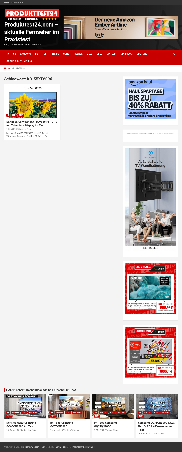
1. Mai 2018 (11, 129)
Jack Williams (73, 430)
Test (21, 115)
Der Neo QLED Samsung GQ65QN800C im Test (21, 424)
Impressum (126, 54)
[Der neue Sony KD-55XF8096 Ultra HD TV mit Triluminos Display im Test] (32, 101)
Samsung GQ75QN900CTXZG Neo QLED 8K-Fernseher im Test (156, 426)
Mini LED (111, 54)
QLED (99, 54)
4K (7, 54)
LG (36, 54)
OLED (89, 54)
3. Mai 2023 (99, 430)
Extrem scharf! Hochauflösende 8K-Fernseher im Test (41, 390)
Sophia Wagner (113, 430)
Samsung (25, 54)
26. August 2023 (57, 430)
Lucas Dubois (158, 433)
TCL (44, 54)
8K (14, 54)
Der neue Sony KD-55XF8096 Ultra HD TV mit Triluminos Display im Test (31, 123)
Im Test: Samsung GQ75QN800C (61, 424)
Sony (66, 54)
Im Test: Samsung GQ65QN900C (105, 424)
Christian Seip (24, 129)
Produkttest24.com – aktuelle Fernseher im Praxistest (31, 32)
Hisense (78, 54)
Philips (55, 54)
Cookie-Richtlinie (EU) (19, 61)
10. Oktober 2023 (14, 430)
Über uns (142, 54)
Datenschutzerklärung (83, 447)
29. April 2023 (144, 433)
